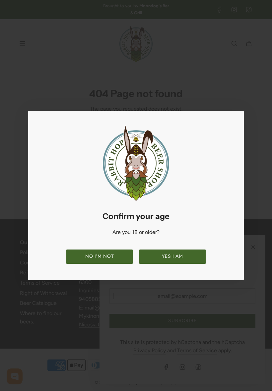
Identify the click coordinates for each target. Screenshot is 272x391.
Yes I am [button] (172, 256)
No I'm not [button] (99, 256)
